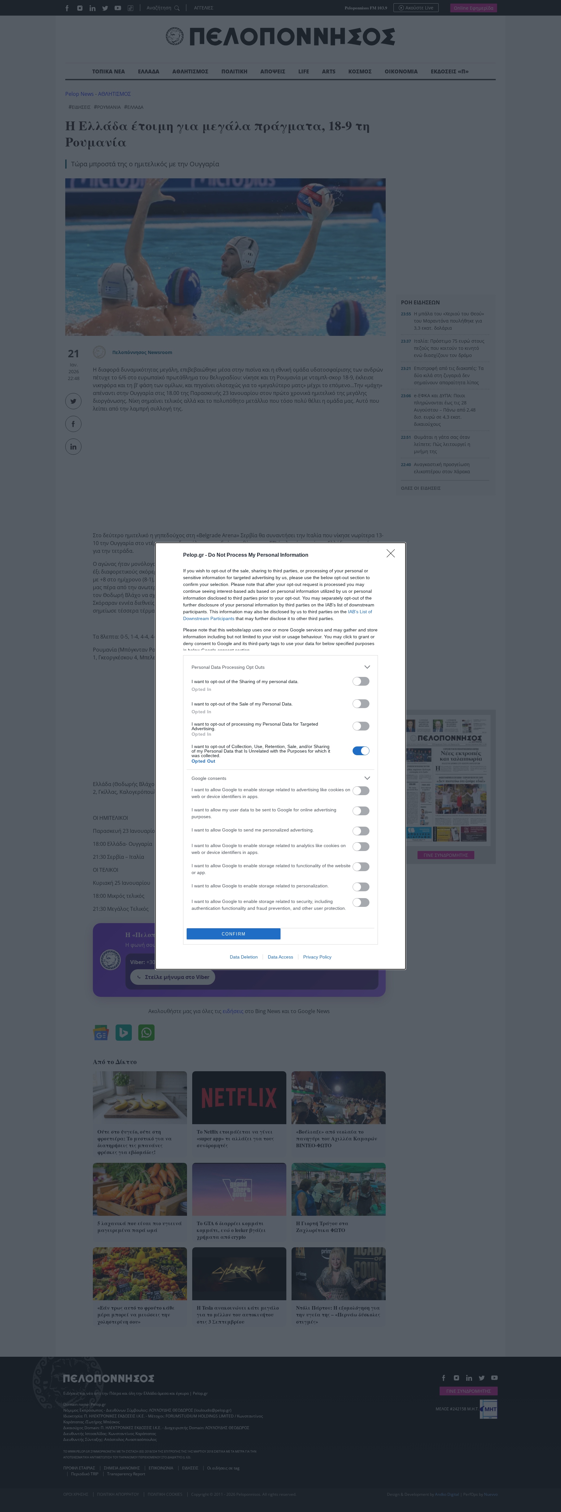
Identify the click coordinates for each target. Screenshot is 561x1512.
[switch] (361, 681)
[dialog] (280, 756)
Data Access (280, 956)
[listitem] (280, 667)
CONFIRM (234, 934)
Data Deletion (244, 956)
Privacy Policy (317, 956)
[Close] (393, 555)
